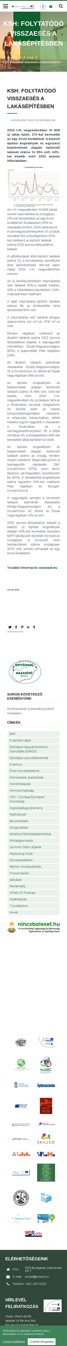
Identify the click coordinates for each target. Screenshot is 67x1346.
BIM (12, 734)
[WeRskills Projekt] (34, 1233)
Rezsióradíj (17, 886)
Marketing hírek (21, 853)
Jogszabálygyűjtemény (26, 808)
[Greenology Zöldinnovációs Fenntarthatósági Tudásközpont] (21, 1064)
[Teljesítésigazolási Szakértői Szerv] (46, 1173)
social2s (20, 632)
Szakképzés (18, 899)
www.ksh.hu (48, 567)
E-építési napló (20, 740)
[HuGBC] (46, 1065)
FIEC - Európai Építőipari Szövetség (27, 799)
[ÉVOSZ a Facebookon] (43, 6)
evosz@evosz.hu (37, 1276)
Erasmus (16, 764)
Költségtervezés (21, 840)
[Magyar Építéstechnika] (46, 1085)
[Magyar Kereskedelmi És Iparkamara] (21, 1085)
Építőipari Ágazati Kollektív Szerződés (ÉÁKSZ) (29, 749)
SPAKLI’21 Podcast (23, 893)
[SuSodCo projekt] (46, 1154)
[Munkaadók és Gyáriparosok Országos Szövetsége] (46, 1106)
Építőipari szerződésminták (29, 758)
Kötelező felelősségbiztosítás (30, 834)
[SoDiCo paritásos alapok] (21, 1154)
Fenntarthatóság (22, 790)
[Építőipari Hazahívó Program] (25, 671)
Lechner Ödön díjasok (25, 847)
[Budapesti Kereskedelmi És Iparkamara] (21, 1042)
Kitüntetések (19, 821)
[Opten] (21, 1139)
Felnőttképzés (20, 784)
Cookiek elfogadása (41, 1341)
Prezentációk (19, 873)
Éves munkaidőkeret (24, 771)
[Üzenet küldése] (50, 7)
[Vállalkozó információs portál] (46, 1218)
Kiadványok (18, 814)
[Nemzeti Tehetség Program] (46, 1124)
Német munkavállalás (25, 866)
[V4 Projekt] (46, 1198)
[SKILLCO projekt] (46, 1139)
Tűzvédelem (19, 906)
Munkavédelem (21, 860)
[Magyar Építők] (21, 1106)
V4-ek (14, 912)
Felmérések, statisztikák (27, 777)
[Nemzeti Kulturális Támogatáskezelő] (21, 1124)
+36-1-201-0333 (35, 1284)
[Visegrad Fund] (21, 1219)
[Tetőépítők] (21, 1198)
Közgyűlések (19, 827)
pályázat (16, 879)
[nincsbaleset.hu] (33, 927)
